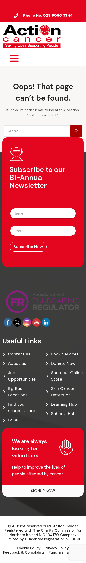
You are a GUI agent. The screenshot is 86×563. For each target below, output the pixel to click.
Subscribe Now (28, 246)
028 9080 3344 (58, 15)
